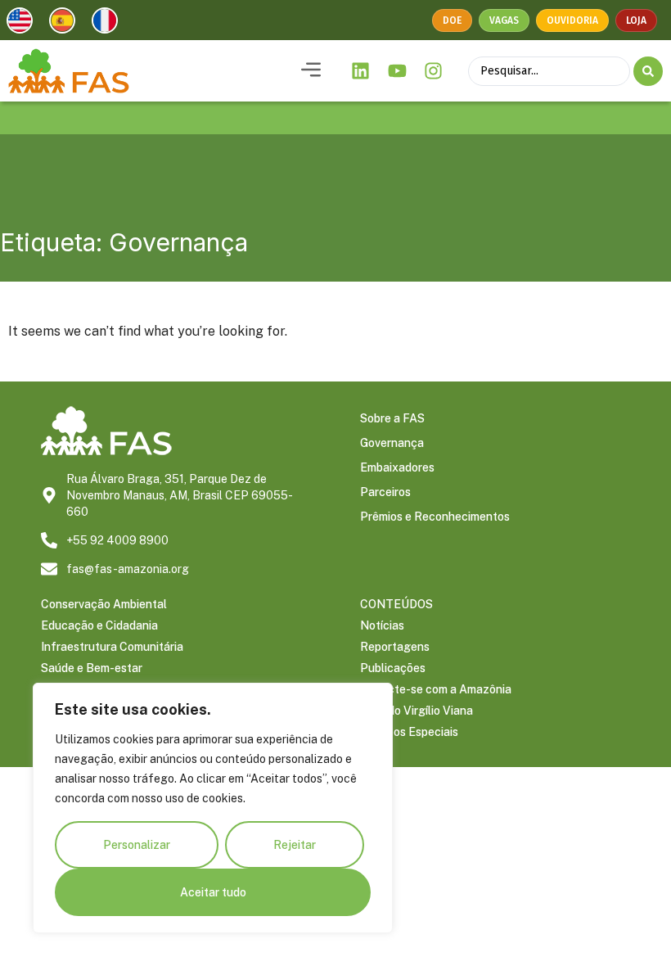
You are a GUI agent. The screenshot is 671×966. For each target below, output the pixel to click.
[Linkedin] (360, 71)
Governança (392, 442)
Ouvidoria (572, 20)
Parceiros (385, 492)
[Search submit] (648, 71)
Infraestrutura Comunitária (112, 646)
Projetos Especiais (409, 731)
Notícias (382, 625)
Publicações (393, 668)
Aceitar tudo (213, 892)
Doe (452, 20)
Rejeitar (294, 844)
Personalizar (136, 844)
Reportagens (395, 646)
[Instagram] (433, 71)
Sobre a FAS (392, 418)
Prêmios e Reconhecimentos (435, 516)
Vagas (504, 20)
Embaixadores (397, 467)
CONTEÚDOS (396, 604)
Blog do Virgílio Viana (416, 710)
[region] (213, 808)
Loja (636, 20)
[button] (311, 71)
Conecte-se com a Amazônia (435, 689)
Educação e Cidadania (99, 625)
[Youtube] (396, 71)
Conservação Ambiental (104, 604)
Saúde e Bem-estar (91, 668)
